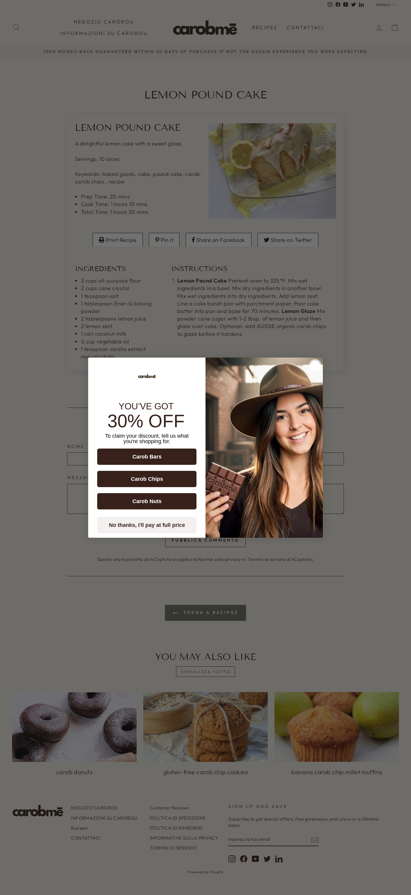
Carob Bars (147, 457)
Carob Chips (147, 479)
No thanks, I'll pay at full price (147, 525)
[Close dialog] (315, 365)
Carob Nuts (147, 501)
